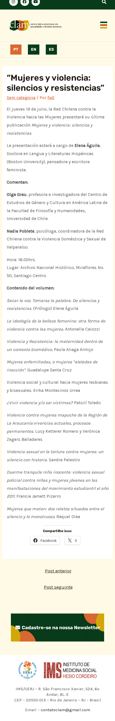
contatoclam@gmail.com (65, 709)
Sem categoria (21, 97)
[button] (103, 25)
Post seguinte (58, 587)
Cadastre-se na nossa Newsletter (60, 627)
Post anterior (58, 570)
